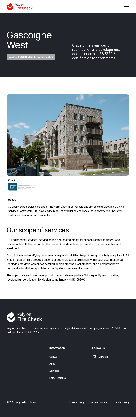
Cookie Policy (122, 402)
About (52, 363)
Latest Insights (57, 377)
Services (54, 370)
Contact (53, 356)
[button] (125, 6)
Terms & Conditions (99, 402)
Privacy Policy (76, 402)
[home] (20, 6)
